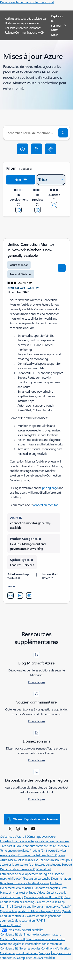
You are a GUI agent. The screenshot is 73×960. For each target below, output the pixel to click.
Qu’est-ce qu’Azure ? (13, 836)
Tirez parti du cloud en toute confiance (24, 846)
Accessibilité (47, 958)
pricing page (50, 488)
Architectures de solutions (45, 864)
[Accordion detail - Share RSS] (20, 595)
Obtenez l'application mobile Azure (35, 819)
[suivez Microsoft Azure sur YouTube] (33, 828)
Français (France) (10, 925)
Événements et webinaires (16, 888)
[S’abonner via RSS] (36, 148)
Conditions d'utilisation (55, 948)
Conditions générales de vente (19, 953)
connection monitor (45, 505)
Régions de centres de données (49, 841)
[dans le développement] (18, 209)
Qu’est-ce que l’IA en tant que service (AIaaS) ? (43, 906)
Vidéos (41, 892)
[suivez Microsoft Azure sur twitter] (10, 828)
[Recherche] (63, 132)
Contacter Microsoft (12, 939)
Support (67, 864)
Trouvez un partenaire (36, 878)
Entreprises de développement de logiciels (26, 874)
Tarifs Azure (48, 850)
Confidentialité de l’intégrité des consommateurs (30, 934)
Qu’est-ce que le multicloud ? (42, 897)
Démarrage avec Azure (41, 836)
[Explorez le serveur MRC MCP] (50, 148)
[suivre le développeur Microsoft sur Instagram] (18, 828)
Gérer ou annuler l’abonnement (45, 939)
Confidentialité (9, 948)
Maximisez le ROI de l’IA (23, 860)
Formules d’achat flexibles (34, 855)
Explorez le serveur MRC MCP (57, 25)
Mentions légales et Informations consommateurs (31, 944)
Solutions (45, 860)
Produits (35, 850)
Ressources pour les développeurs (27, 883)
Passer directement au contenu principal (27, 2)
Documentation (61, 878)
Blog (3, 883)
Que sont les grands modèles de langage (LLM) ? (30, 911)
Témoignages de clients (14, 850)
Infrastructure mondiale (15, 841)
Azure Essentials (58, 846)
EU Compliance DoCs (26, 958)
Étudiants (56, 883)
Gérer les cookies (29, 948)
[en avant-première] (37, 209)
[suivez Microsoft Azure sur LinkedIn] (25, 828)
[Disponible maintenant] (54, 205)
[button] (22, 148)
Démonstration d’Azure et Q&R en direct (25, 869)
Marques (44, 953)
